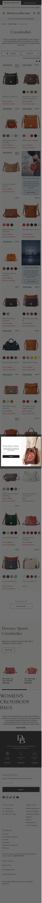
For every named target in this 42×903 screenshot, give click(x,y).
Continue (10, 456)
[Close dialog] (39, 438)
